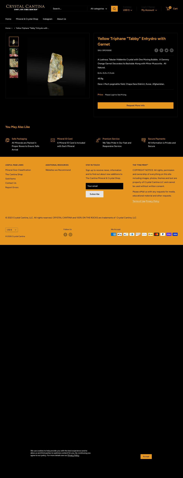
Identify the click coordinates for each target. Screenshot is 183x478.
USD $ (9, 230)
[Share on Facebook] (156, 50)
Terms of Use (139, 201)
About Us (61, 19)
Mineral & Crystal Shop (27, 19)
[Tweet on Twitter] (166, 50)
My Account (148, 10)
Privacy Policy (152, 201)
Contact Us (10, 183)
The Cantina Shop (14, 174)
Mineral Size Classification (18, 170)
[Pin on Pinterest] (161, 50)
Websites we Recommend (58, 170)
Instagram (47, 19)
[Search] (114, 9)
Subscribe (94, 194)
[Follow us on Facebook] (65, 234)
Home (8, 19)
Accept (146, 456)
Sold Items (10, 178)
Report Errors (11, 187)
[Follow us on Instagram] (70, 234)
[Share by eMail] (171, 50)
